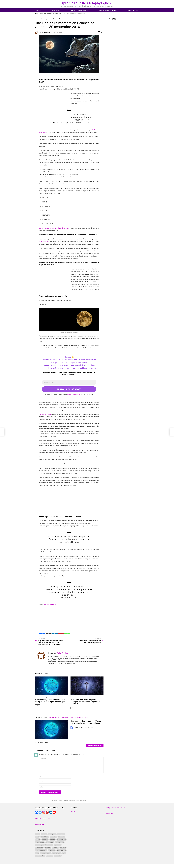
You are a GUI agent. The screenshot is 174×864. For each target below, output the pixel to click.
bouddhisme (45, 836)
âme (64, 853)
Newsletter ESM (133, 10)
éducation (58, 855)
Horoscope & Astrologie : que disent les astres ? (48, 697)
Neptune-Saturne (44, 241)
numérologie (40, 845)
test (38, 853)
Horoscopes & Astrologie (108, 10)
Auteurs (73, 811)
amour (44, 834)
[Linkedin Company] (50, 812)
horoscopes (50, 842)
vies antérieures (46, 853)
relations (48, 847)
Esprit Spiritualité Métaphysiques (85, 3)
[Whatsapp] (67, 633)
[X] (48, 633)
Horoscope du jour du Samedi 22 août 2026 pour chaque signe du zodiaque (50, 700)
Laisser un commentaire (95, 745)
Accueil (38, 10)
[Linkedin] (55, 633)
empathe (45, 839)
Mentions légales (39, 824)
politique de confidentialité (73, 394)
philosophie (49, 845)
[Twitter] (40, 812)
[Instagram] (43, 812)
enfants (53, 839)
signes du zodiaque (41, 850)
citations (54, 836)
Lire (37, 705)
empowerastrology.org (50, 604)
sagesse (63, 847)
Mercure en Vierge (45, 414)
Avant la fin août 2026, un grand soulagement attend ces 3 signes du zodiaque (85, 701)
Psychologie (40, 847)
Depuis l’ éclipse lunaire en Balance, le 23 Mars (54, 228)
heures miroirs (40, 842)
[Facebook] (42, 633)
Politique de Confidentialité (42, 819)
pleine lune (58, 845)
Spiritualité (56, 10)
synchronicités (62, 850)
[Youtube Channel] (54, 812)
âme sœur (50, 855)
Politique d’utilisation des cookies (115, 808)
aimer (38, 834)
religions (56, 847)
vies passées (56, 853)
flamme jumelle (62, 839)
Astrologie (61, 834)
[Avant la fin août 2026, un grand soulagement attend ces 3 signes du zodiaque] (87, 685)
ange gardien (52, 834)
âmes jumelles (40, 855)
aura (38, 836)
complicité (62, 836)
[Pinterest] (61, 633)
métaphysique (60, 842)
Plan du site (109, 813)
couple (38, 839)
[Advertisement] (54, 280)
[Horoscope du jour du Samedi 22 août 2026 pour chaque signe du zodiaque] (51, 685)
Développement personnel (80, 10)
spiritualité (52, 850)
